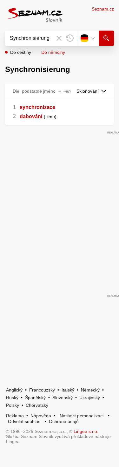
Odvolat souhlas (24, 421)
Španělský (35, 397)
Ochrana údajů (64, 421)
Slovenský (62, 397)
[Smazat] (59, 38)
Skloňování (87, 91)
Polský (12, 405)
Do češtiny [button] (20, 52)
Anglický (14, 389)
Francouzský (42, 389)
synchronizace (37, 107)
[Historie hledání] (70, 38)
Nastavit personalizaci (81, 415)
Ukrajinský (89, 397)
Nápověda (40, 415)
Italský (68, 389)
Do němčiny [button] (53, 52)
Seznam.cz (103, 8)
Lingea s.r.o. (86, 431)
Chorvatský (37, 405)
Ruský (12, 397)
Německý (90, 389)
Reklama (15, 415)
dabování (31, 116)
